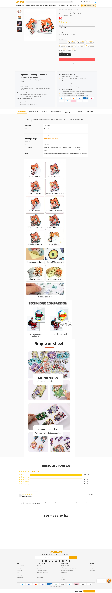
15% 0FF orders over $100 (66, 15)
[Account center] (89, 2)
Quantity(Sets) (62, 39)
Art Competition (40, 575)
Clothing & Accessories (21, 575)
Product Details (22, 111)
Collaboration (40, 577)
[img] (27, 495)
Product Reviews (20, 577)
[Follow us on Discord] (69, 561)
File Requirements (56, 111)
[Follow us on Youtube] (49, 561)
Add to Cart (89, 591)
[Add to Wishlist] (33, 537)
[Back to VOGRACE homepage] (56, 552)
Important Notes (33, 111)
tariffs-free (69, 12)
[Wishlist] (87, 2)
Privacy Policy (40, 568)
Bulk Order (90, 111)
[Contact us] (81, 2)
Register (91, 567)
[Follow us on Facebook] (46, 561)
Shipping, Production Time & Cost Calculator (69, 567)
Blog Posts (63, 579)
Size (60, 30)
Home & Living (19, 574)
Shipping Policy (64, 572)
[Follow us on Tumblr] (63, 561)
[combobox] (49, 1)
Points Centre (92, 568)
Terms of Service (40, 567)
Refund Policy (63, 574)
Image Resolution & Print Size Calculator (68, 568)
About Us (39, 565)
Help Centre (63, 575)
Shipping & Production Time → (51, 138)
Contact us (63, 581)
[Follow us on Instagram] (42, 561)
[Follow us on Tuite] (53, 561)
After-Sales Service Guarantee (43, 574)
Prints (18, 572)
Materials (61, 25)
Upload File (65, 54)
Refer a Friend (92, 570)
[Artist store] (95, 2)
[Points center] (92, 2)
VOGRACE (53, 586)
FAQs (62, 577)
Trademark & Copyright (42, 570)
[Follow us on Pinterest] (56, 561)
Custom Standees (20, 568)
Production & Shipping (67, 111)
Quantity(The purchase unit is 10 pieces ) (68, 34)
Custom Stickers (20, 567)
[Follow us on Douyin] (59, 561)
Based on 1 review (35, 471)
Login (91, 565)
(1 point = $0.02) (77, 13)
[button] (63, 22)
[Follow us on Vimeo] (66, 561)
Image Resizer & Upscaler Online (67, 570)
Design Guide (44, 111)
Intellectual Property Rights (42, 572)
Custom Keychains (20, 565)
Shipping (61, 20)
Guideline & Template (65, 565)
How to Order (78, 111)
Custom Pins (19, 570)
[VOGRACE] (20, 2)
